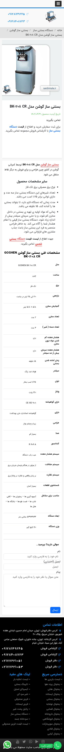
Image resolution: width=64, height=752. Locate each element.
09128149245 (16, 14)
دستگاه (21, 239)
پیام (58, 572)
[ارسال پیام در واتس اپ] (9, 745)
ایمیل (57, 562)
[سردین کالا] (51, 16)
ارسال (55, 610)
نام (58, 551)
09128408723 (16, 21)
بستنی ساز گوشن (50, 165)
